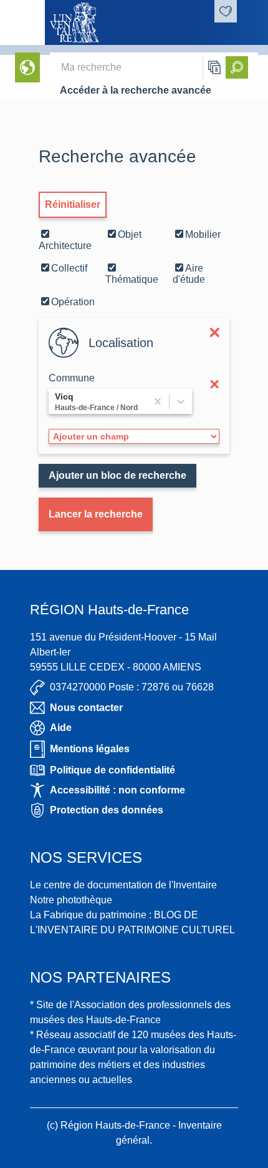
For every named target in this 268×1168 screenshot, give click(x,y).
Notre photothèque (71, 900)
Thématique (131, 279)
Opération (73, 302)
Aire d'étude (189, 274)
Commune (72, 378)
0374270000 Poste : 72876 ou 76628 (132, 687)
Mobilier (203, 234)
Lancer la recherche (96, 514)
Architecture (65, 245)
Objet (129, 234)
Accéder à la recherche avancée (135, 90)
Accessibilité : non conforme (117, 790)
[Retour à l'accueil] (22, 22)
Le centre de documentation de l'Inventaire (123, 885)
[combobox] (56, 401)
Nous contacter (86, 707)
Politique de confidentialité (112, 770)
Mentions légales (90, 748)
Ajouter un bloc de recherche (117, 475)
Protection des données (106, 810)
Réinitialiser (72, 204)
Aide (61, 727)
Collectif (69, 268)
